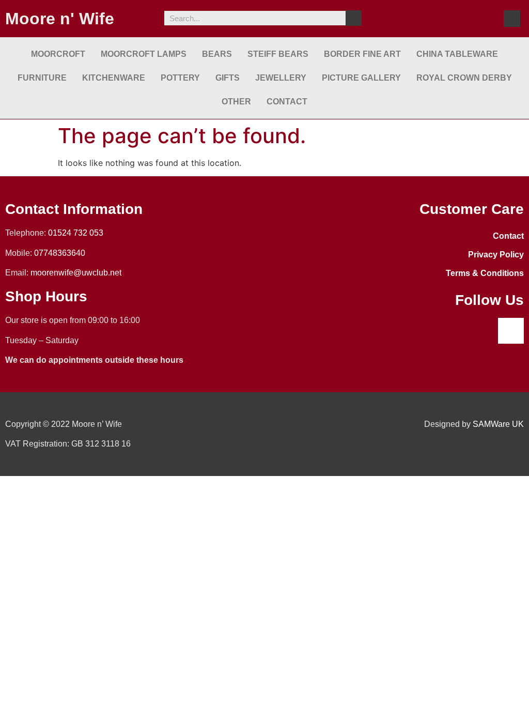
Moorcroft (58, 54)
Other (236, 101)
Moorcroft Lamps (143, 54)
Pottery (180, 77)
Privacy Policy (496, 254)
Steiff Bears (277, 54)
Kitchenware (113, 77)
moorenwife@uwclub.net (75, 272)
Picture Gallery (361, 77)
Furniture (42, 77)
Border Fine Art (362, 54)
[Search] (354, 18)
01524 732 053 (75, 232)
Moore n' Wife (59, 18)
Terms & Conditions (485, 273)
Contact (287, 101)
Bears (217, 54)
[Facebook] (512, 18)
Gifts (227, 77)
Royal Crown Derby (464, 77)
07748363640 (59, 253)
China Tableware (457, 54)
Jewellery (280, 77)
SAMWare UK (498, 424)
